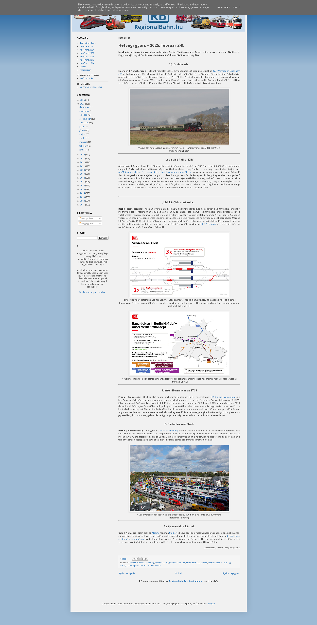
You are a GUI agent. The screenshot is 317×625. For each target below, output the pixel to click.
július (82, 126)
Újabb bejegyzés (127, 573)
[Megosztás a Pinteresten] (146, 559)
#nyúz (133, 562)
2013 (82, 197)
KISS (183, 562)
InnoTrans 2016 (87, 59)
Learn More (223, 7)
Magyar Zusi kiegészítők (91, 87)
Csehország (149, 562)
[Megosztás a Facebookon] (143, 559)
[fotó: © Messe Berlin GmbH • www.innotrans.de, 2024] (179, 511)
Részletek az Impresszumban (92, 292)
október (83, 114)
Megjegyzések (87, 223)
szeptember (85, 118)
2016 (82, 185)
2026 (82, 100)
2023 (82, 158)
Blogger (211, 603)
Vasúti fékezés (86, 78)
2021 (82, 166)
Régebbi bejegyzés (230, 573)
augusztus (84, 122)
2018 (82, 177)
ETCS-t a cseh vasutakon (222, 396)
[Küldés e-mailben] (133, 559)
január (82, 149)
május (82, 134)
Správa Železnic (140, 565)
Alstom (155, 532)
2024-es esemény (169, 430)
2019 (82, 173)
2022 (82, 162)
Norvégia (123, 565)
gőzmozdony (175, 562)
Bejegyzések (87, 218)
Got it (236, 7)
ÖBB (130, 565)
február (83, 146)
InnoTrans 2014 (87, 63)
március (83, 142)
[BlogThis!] (137, 559)
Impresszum (85, 70)
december (84, 107)
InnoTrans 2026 (87, 46)
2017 (82, 181)
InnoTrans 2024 (87, 49)
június (82, 130)
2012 (82, 201)
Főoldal (178, 573)
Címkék (83, 66)
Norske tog (225, 562)
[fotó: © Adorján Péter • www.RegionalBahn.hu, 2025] (179, 144)
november (84, 111)
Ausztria (140, 562)
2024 (82, 154)
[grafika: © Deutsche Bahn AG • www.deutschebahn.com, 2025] (179, 296)
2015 (82, 189)
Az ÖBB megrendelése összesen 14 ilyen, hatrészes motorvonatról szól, (155, 172)
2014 (82, 193)
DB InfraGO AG (161, 562)
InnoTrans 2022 (87, 53)
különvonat (191, 562)
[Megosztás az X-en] (140, 559)
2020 (82, 170)
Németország (214, 562)
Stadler (172, 532)
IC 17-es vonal (209, 223)
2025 (82, 103)
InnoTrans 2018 (87, 56)
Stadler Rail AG (154, 565)
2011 (82, 204)
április (82, 138)
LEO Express (202, 562)
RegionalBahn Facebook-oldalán (186, 581)
